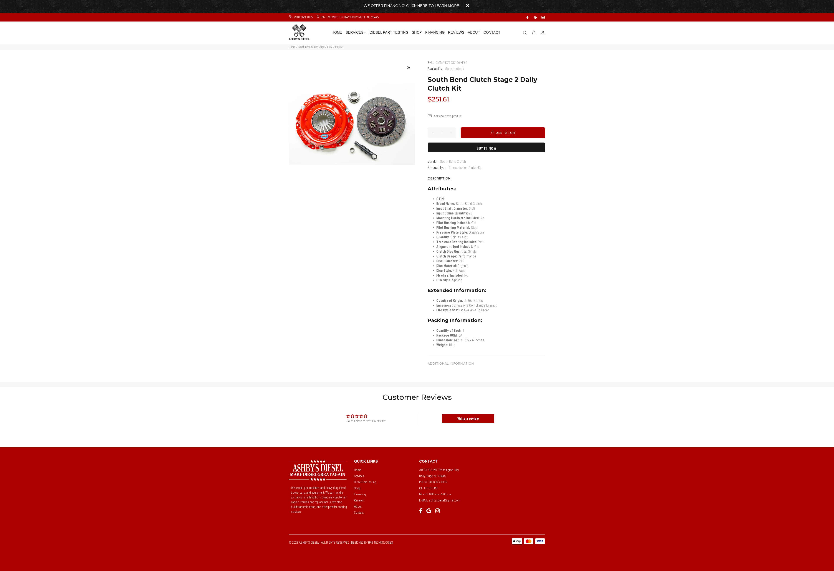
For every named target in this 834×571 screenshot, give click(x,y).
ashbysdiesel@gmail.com (444, 500)
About (358, 506)
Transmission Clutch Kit (465, 168)
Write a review (468, 419)
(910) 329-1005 (303, 17)
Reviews (359, 500)
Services (359, 476)
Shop (357, 488)
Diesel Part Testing (365, 482)
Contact (359, 512)
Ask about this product (448, 116)
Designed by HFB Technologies (372, 542)
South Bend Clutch (453, 161)
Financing (360, 494)
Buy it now (486, 148)
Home (292, 46)
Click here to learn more (432, 6)
